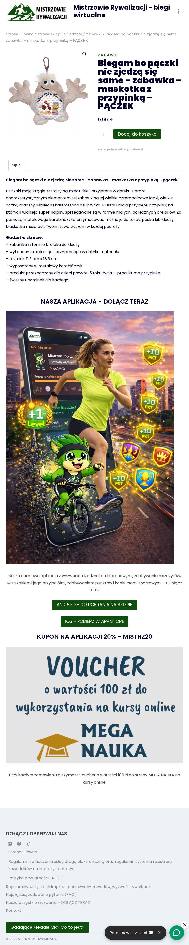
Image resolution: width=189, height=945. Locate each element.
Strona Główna (22, 852)
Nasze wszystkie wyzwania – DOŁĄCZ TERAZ (48, 902)
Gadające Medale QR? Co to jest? (47, 927)
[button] (84, 54)
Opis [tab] (16, 164)
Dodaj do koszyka (137, 134)
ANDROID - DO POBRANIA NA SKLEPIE (94, 604)
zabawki (108, 55)
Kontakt (13, 910)
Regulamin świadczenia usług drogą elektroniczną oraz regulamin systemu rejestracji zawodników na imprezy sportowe (90, 865)
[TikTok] (28, 844)
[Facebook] (19, 844)
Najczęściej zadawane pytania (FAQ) (41, 894)
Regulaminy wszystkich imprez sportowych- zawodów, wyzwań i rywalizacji (78, 887)
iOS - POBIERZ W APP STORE (94, 621)
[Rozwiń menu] (178, 11)
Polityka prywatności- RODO (36, 878)
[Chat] (176, 932)
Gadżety (122, 149)
